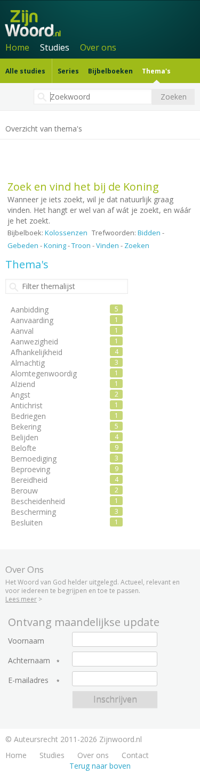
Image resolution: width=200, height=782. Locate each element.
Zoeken (136, 245)
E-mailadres (28, 680)
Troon (81, 245)
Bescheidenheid (38, 501)
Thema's (156, 71)
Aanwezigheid (34, 341)
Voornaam (26, 641)
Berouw (24, 490)
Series (68, 71)
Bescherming (33, 512)
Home (17, 47)
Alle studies (25, 71)
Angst (20, 395)
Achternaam (29, 660)
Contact (135, 755)
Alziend (23, 384)
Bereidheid (29, 480)
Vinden (107, 245)
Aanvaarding (32, 320)
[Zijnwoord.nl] (102, 22)
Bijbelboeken (110, 71)
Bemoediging (34, 459)
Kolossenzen (66, 232)
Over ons (98, 47)
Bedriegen (28, 416)
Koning (55, 245)
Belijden (24, 437)
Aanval (22, 331)
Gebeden (22, 245)
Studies (54, 47)
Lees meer (21, 599)
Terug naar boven (100, 766)
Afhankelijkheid (36, 352)
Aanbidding (30, 309)
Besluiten (27, 522)
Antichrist (27, 405)
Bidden (149, 232)
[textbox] (93, 96)
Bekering (26, 427)
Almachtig (28, 363)
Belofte (23, 448)
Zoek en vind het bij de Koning (83, 186)
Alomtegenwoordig (44, 373)
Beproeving (30, 469)
